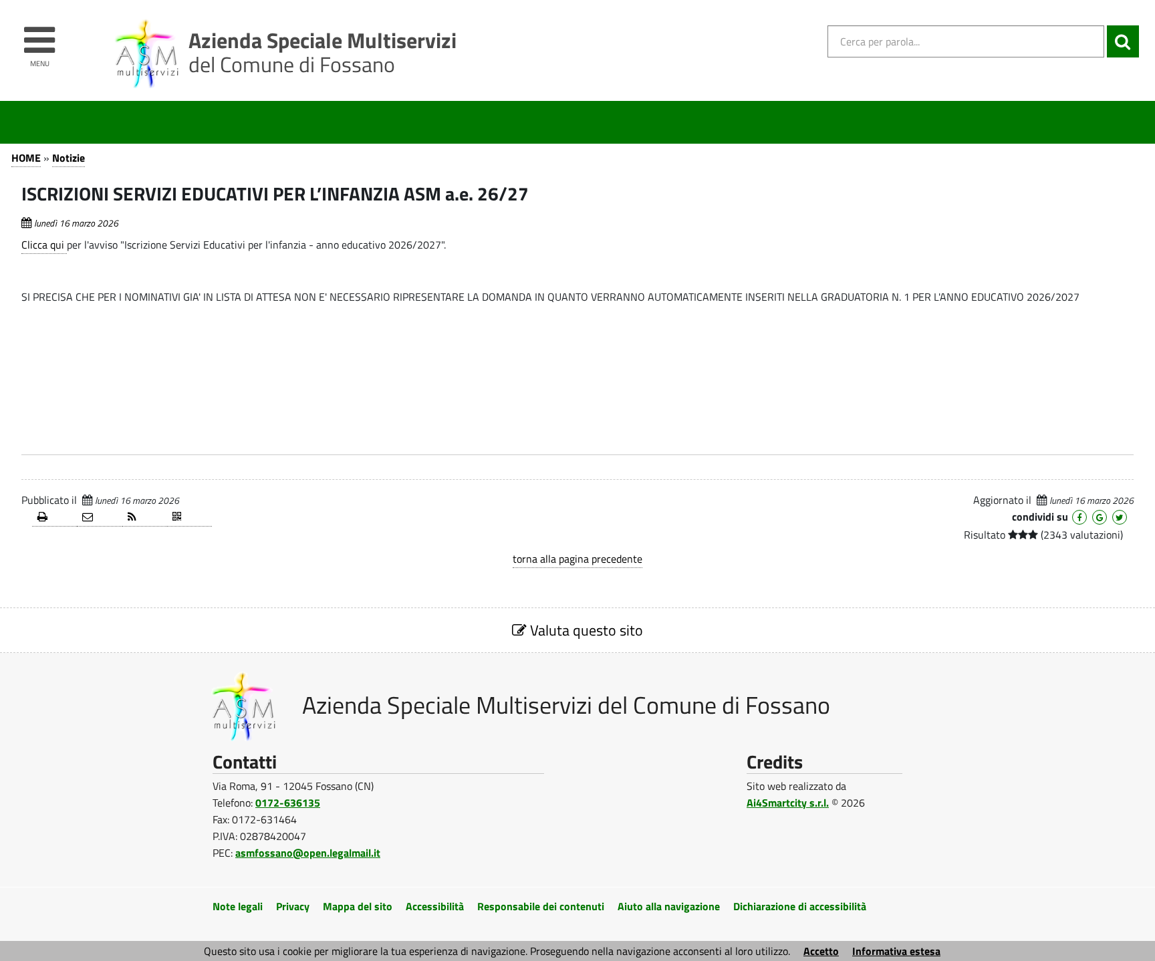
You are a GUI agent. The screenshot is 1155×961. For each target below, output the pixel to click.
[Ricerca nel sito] (1123, 41)
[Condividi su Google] (1099, 517)
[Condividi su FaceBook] (1079, 517)
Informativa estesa (896, 951)
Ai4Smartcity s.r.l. (788, 803)
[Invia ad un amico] (99, 518)
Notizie (68, 158)
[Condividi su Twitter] (1119, 517)
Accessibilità (435, 906)
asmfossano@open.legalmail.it (307, 853)
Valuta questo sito (585, 630)
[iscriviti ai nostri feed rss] (144, 518)
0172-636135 (287, 803)
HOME (26, 158)
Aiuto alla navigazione (669, 906)
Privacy (292, 906)
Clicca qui (44, 245)
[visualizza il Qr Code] (189, 518)
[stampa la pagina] (54, 518)
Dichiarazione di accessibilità (799, 906)
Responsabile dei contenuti (540, 906)
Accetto (821, 951)
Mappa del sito (357, 906)
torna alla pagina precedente (577, 559)
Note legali (238, 906)
